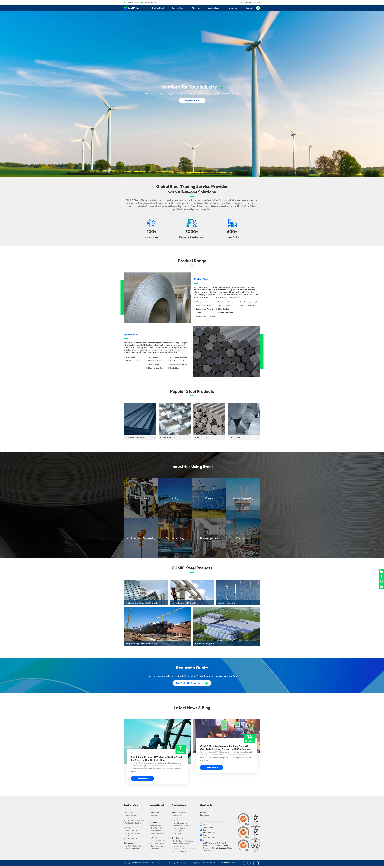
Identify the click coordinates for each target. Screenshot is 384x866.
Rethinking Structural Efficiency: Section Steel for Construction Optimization (156, 759)
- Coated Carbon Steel (132, 849)
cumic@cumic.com (149, 2)
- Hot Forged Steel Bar (158, 841)
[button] (190, 174)
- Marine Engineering (179, 823)
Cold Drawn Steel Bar (178, 364)
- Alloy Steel (154, 815)
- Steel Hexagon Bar (157, 833)
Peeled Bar (174, 368)
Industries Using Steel (192, 466)
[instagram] (381, 581)
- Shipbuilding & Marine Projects (183, 849)
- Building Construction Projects (183, 841)
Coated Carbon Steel (248, 305)
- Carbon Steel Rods (131, 838)
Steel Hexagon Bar (155, 368)
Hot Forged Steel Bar (178, 357)
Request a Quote (192, 667)
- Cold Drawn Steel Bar (158, 846)
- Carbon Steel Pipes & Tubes (134, 820)
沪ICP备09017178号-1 (228, 863)
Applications (213, 8)
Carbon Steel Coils (225, 302)
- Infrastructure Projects (180, 844)
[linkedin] (381, 571)
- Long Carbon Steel (131, 818)
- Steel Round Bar (156, 828)
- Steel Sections (129, 836)
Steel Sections (224, 309)
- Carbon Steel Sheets (132, 833)
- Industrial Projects (179, 851)
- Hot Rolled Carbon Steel (133, 846)
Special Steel (177, 8)
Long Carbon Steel (203, 305)
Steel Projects (177, 838)
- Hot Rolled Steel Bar (157, 843)
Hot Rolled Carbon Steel (249, 302)
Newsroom (232, 8)
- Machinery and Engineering (182, 826)
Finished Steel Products (205, 316)
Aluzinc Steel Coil (167, 437)
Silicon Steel (234, 437)
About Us (196, 8)
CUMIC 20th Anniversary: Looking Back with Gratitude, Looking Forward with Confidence (225, 748)
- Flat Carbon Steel (131, 815)
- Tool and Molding (178, 828)
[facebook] (381, 576)
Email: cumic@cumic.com (210, 826)
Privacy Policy (182, 863)
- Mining (175, 818)
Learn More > (142, 778)
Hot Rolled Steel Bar (178, 361)
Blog (201, 818)
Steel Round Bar (154, 361)
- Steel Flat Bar (155, 831)
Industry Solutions (179, 812)
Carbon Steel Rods (225, 312)
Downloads (245, 2)
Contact (249, 8)
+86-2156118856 (131, 2)
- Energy (175, 820)
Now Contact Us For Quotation (192, 683)
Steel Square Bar (155, 357)
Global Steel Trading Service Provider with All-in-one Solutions (192, 189)
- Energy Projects (178, 846)
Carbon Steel (158, 8)
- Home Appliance (178, 831)
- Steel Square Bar (156, 825)
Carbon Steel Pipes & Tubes (204, 311)
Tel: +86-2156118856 (209, 831)
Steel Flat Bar (153, 364)
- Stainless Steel (155, 818)
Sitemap (172, 863)
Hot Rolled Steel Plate (135, 437)
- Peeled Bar (154, 849)
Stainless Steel (132, 361)
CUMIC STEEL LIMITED (141, 863)
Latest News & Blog (192, 707)
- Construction (177, 833)
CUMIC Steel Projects (192, 568)
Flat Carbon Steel (203, 302)
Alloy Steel (130, 357)
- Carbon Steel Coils (131, 831)
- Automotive (176, 815)
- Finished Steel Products (133, 823)
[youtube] (381, 586)
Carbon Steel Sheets (226, 305)
